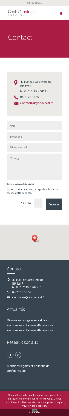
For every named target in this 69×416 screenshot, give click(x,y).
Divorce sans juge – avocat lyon (27, 320)
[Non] (64, 403)
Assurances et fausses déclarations (30, 325)
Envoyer (53, 204)
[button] (35, 238)
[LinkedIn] (18, 354)
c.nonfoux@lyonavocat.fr (36, 103)
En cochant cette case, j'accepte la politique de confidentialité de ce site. (32, 191)
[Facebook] (10, 354)
